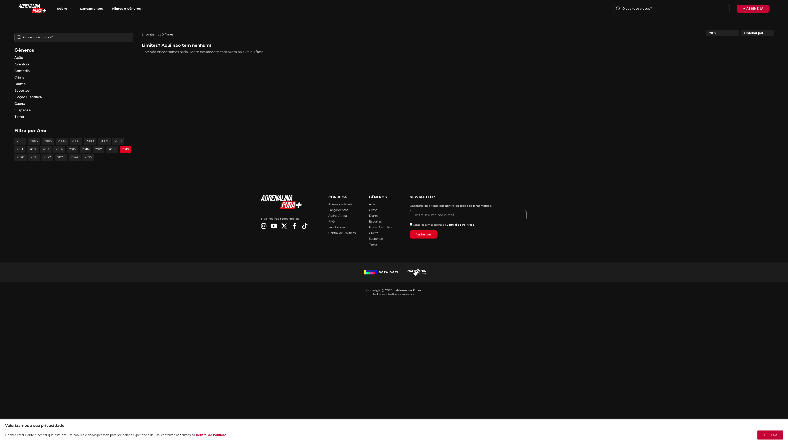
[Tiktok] (305, 226)
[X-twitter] (284, 226)
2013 (46, 149)
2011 (20, 149)
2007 (76, 141)
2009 (104, 141)
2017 (98, 149)
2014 (59, 149)
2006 (61, 141)
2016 (85, 149)
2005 (48, 141)
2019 (125, 149)
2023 (60, 157)
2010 (118, 141)
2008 (90, 141)
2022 (47, 157)
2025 (88, 157)
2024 (74, 157)
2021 (34, 157)
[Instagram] (264, 226)
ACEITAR (770, 435)
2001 (20, 141)
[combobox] (722, 33)
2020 (20, 157)
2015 (72, 149)
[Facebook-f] (294, 226)
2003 (34, 141)
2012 (33, 149)
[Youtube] (274, 226)
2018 (112, 149)
